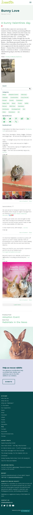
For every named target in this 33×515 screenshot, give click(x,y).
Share (30, 201)
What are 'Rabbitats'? (7, 403)
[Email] (10, 121)
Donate (4, 100)
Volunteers (12, 112)
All (18, 112)
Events (11, 100)
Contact (3, 429)
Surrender (4, 431)
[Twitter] (10, 118)
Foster (3, 419)
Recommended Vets (7, 434)
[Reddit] (4, 121)
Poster (20, 103)
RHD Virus (12, 106)
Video (4, 112)
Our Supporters (5, 408)
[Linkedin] (28, 118)
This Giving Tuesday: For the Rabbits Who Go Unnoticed (14, 454)
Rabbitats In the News (14, 322)
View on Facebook (23, 201)
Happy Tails (5, 103)
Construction (14, 97)
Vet (24, 109)
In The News (5, 405)
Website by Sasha (16, 510)
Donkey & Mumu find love (14, 57)
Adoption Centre (13, 94)
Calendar (5, 97)
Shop (2, 412)
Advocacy (24, 94)
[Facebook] (4, 118)
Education (4, 424)
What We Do (5, 400)
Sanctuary (21, 106)
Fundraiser (19, 100)
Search (4, 86)
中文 (2, 426)
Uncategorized (16, 109)
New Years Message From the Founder (12, 450)
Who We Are (5, 398)
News (13, 103)
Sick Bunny (5, 109)
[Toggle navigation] (30, 2)
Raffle (26, 103)
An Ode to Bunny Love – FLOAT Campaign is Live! (16, 448)
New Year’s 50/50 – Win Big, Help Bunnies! (13, 445)
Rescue (4, 106)
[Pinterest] (16, 118)
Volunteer (4, 415)
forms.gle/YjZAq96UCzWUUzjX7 (11, 252)
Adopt (4, 94)
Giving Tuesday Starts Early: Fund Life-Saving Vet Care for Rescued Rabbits (15, 459)
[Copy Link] (16, 121)
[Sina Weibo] (22, 118)
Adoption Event (11, 317)
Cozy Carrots (24, 97)
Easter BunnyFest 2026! (8, 443)
